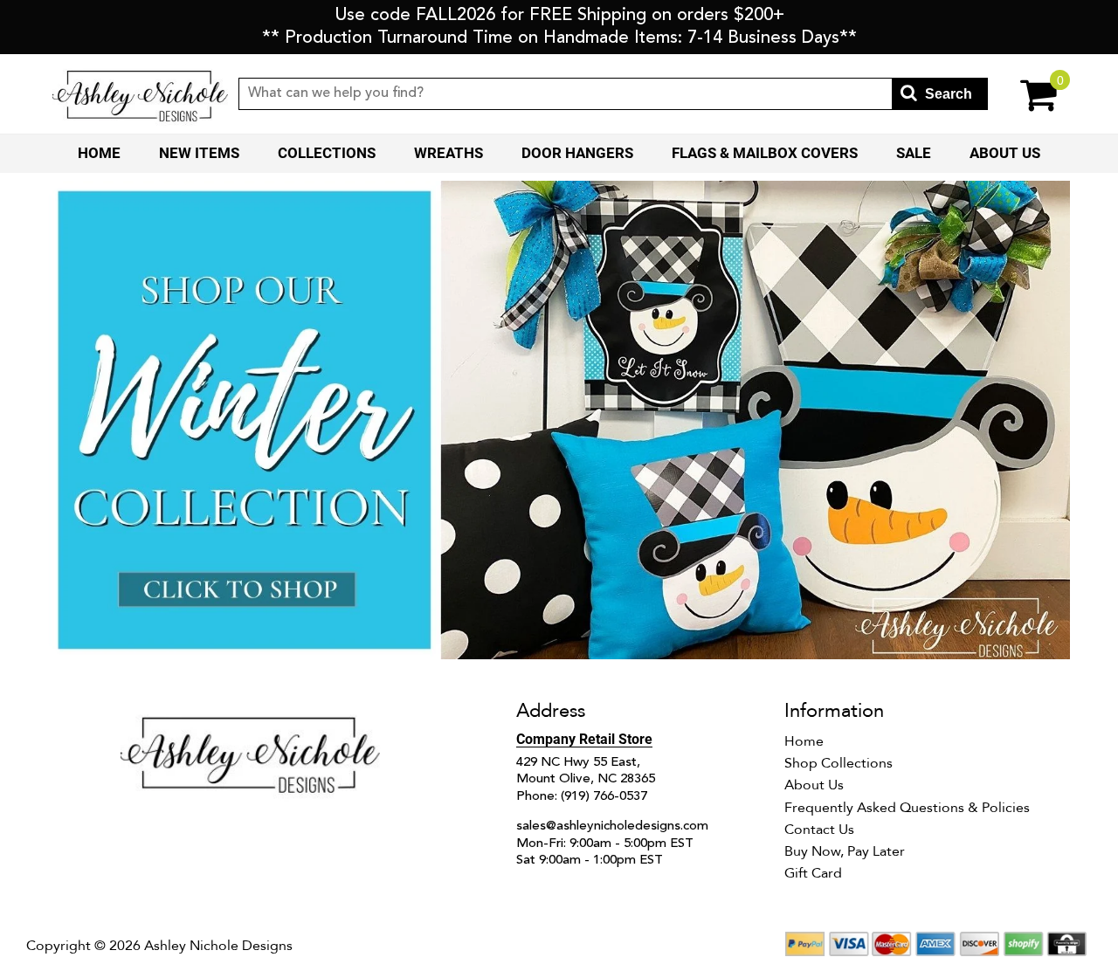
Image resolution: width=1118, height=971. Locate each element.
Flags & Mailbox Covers (765, 153)
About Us (1005, 153)
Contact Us (819, 829)
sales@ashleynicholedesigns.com (612, 826)
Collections (327, 153)
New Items (199, 153)
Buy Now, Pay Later (844, 851)
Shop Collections (838, 763)
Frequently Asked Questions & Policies (907, 807)
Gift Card (813, 873)
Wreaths (448, 153)
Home (99, 153)
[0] (1027, 94)
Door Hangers (577, 153)
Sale (913, 153)
